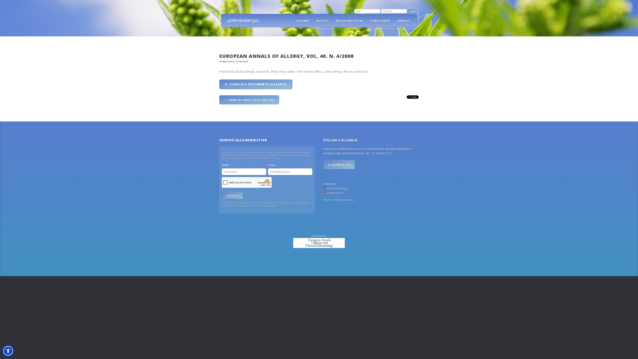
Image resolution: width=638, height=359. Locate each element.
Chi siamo (302, 20)
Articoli (322, 20)
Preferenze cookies (343, 199)
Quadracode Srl (335, 192)
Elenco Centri (380, 20)
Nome (225, 165)
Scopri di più (340, 164)
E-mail (272, 165)
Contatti (403, 20)
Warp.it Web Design (337, 188)
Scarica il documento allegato (258, 84)
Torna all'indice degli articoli (250, 99)
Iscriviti (232, 195)
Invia (412, 11)
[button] (8, 351)
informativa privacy (230, 158)
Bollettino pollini (349, 20)
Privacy (327, 199)
